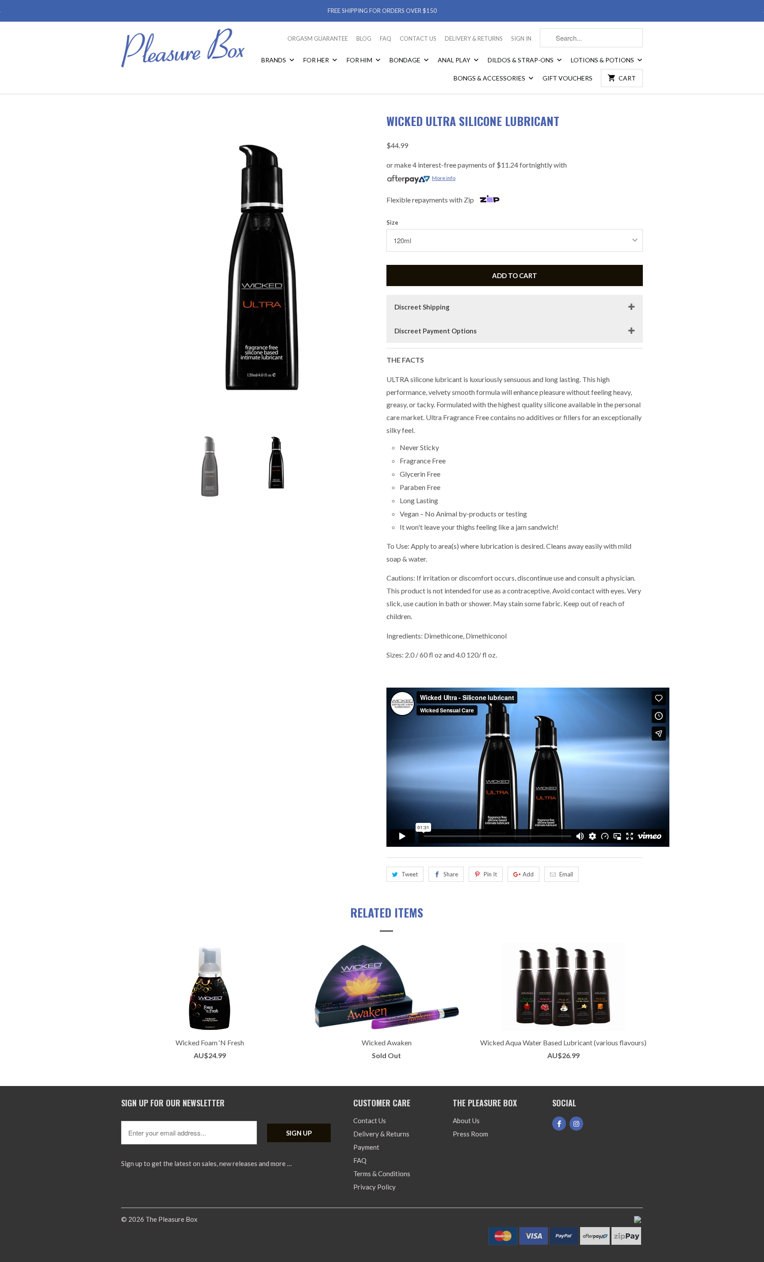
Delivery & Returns (474, 38)
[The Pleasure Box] (183, 51)
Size (392, 222)
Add (528, 874)
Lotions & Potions (603, 60)
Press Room (470, 1134)
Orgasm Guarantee (317, 38)
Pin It (490, 874)
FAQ (385, 38)
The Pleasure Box (171, 1219)
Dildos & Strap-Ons (521, 60)
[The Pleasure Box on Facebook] (559, 1124)
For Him (360, 60)
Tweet (409, 874)
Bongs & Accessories (490, 78)
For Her (316, 60)
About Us (466, 1120)
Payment (366, 1147)
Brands (274, 60)
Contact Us (418, 38)
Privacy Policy (374, 1187)
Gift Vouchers (567, 78)
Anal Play (455, 60)
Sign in (521, 38)
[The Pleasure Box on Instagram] (576, 1124)
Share (450, 874)
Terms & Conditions (381, 1174)
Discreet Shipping (422, 307)
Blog (363, 38)
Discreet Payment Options (435, 331)
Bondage (406, 60)
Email (566, 874)
